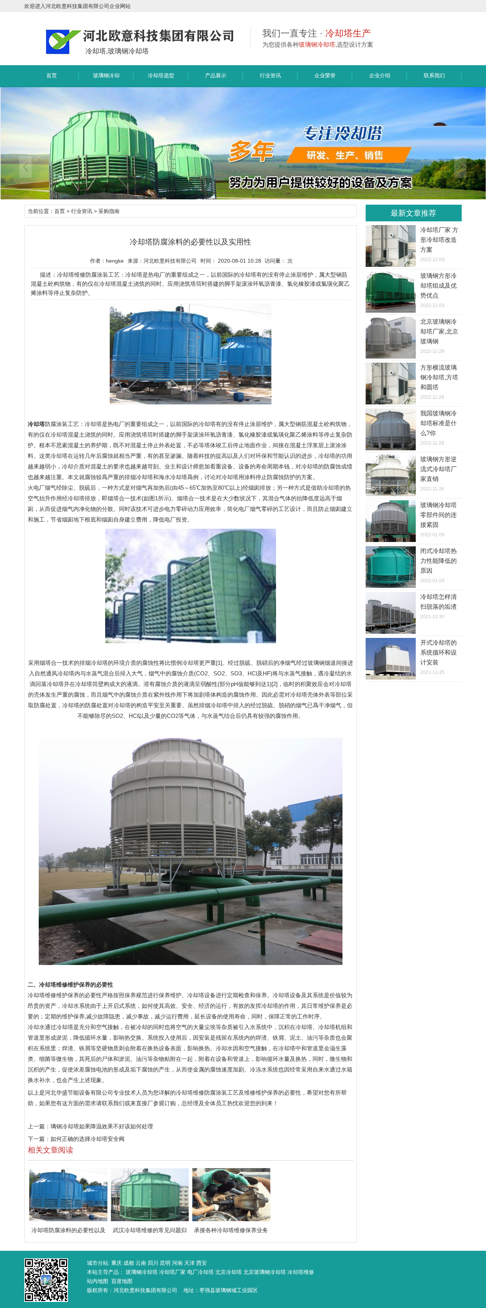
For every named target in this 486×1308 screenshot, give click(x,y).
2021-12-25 (438, 657)
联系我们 (434, 75)
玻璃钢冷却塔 (106, 79)
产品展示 (215, 75)
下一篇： (39, 1139)
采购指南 (109, 211)
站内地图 (97, 1281)
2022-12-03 (439, 244)
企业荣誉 (325, 75)
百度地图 (122, 1281)
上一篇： (39, 1126)
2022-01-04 (438, 565)
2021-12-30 (438, 606)
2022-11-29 (439, 336)
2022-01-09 (438, 519)
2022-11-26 (438, 474)
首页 (51, 75)
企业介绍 (379, 75)
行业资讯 (270, 75)
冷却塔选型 (161, 75)
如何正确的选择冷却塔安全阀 (87, 1139)
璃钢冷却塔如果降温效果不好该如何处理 (101, 1126)
